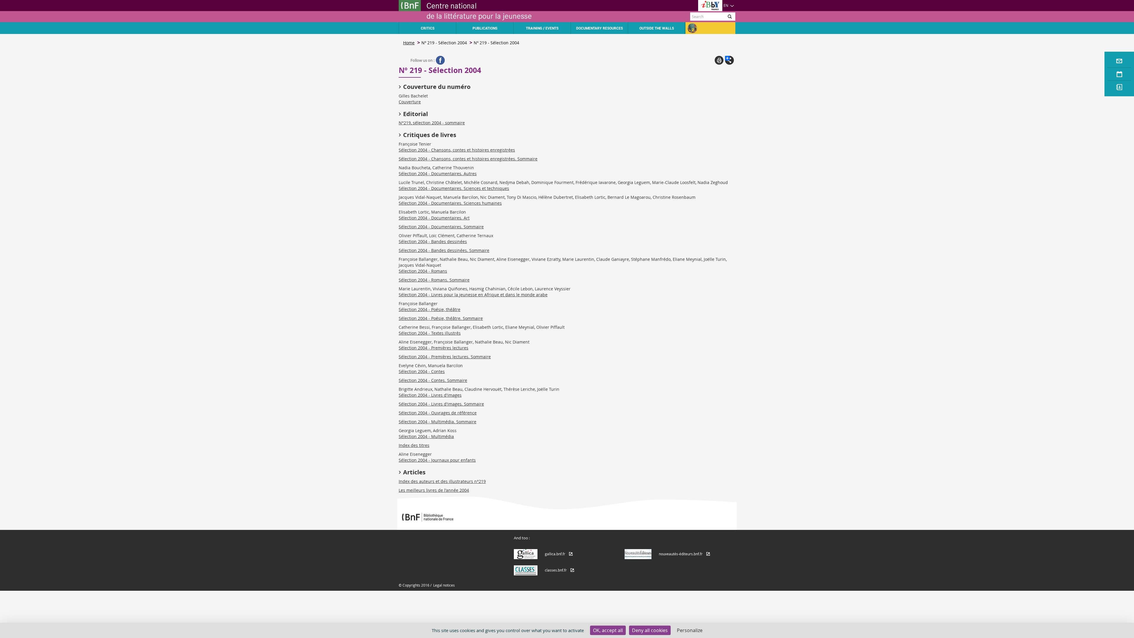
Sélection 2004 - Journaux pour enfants (437, 460)
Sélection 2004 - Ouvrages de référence (438, 413)
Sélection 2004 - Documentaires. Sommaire (441, 227)
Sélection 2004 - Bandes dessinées (433, 241)
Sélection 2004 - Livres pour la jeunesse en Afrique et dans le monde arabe (473, 294)
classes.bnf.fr (556, 570)
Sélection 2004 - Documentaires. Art (434, 218)
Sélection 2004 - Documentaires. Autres (438, 173)
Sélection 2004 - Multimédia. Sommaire (437, 421)
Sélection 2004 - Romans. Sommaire (434, 280)
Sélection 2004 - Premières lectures (433, 348)
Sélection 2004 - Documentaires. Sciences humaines (450, 203)
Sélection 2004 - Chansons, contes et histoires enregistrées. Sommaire (468, 159)
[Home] (483, 11)
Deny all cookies (650, 630)
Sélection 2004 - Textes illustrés (430, 333)
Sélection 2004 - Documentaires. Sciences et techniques (454, 188)
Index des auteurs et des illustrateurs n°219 (442, 481)
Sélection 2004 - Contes (422, 371)
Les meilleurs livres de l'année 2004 (434, 490)
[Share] (729, 60)
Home (409, 42)
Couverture (410, 102)
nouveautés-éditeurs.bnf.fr (681, 553)
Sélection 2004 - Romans (423, 271)
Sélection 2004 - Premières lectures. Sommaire (445, 356)
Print (719, 60)
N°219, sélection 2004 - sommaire (432, 123)
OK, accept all (608, 630)
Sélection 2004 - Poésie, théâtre (429, 309)
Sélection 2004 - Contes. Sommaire (433, 380)
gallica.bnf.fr (555, 553)
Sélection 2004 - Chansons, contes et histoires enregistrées (457, 150)
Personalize (690, 630)
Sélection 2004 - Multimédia (426, 436)
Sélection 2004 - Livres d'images (430, 395)
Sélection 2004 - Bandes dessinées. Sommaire (444, 250)
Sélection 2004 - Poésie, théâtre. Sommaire (441, 318)
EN (726, 5)
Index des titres (414, 445)
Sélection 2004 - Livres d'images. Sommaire (441, 404)
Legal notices (444, 585)
